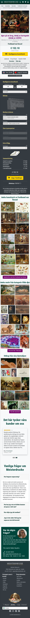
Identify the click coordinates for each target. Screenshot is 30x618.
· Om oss (4, 590)
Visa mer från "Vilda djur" (15, 350)
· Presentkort (19, 584)
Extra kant (5, 89)
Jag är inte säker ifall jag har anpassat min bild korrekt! (12, 519)
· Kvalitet (18, 580)
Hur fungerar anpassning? (12, 477)
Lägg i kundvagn (16, 178)
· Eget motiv (18, 576)
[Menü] (2, 2)
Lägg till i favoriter (22, 72)
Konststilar (7, 6)
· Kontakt (4, 578)
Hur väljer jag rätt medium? (12, 512)
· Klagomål (4, 588)
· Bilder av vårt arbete (21, 582)
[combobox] (15, 92)
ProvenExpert (9, 451)
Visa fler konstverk (15, 412)
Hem (2, 6)
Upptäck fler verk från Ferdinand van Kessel (15, 277)
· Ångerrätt (4, 586)
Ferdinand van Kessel (22, 6)
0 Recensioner (18, 75)
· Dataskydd (5, 584)
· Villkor (4, 582)
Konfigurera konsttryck (16, 54)
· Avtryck (4, 580)
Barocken (14, 6)
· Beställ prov (19, 586)
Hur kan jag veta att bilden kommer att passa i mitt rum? (14, 506)
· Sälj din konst (19, 578)
